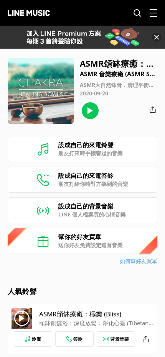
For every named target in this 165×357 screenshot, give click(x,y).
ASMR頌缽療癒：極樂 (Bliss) (80, 314)
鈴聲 (36, 339)
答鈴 (77, 339)
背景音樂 (120, 339)
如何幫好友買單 (138, 261)
